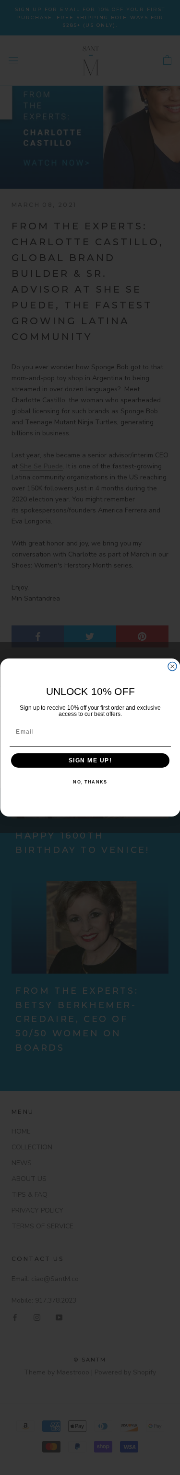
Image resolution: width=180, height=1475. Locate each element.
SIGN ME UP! (90, 761)
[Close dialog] (172, 666)
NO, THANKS (90, 782)
